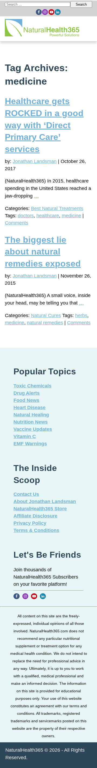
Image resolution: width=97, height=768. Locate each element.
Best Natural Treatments (57, 208)
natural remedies (45, 322)
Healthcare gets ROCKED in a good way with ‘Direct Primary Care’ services (44, 125)
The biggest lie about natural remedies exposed (43, 252)
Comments (16, 223)
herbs (81, 315)
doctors (26, 215)
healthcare (47, 215)
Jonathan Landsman (35, 161)
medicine (71, 215)
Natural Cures (46, 315)
